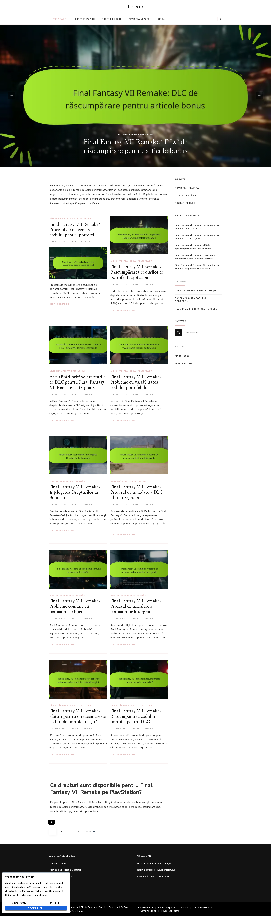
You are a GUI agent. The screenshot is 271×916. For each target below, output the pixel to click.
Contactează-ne (85, 19)
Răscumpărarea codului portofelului (135, 135)
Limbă (161, 19)
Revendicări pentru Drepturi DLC (67, 371)
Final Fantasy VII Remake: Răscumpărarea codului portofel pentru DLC (135, 716)
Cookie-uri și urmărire (203, 907)
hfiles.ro (135, 7)
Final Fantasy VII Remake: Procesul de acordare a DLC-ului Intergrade (137, 492)
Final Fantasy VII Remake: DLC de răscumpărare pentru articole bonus (194, 246)
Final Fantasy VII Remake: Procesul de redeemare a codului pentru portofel (74, 229)
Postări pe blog (112, 19)
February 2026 (183, 363)
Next (88, 831)
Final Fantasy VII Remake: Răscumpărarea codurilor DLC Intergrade (197, 236)
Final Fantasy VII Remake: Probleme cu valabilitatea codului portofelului (135, 382)
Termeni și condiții (59, 863)
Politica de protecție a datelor (65, 869)
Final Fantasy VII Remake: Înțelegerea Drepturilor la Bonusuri (74, 492)
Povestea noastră (139, 19)
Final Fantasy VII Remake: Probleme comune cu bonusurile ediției (74, 606)
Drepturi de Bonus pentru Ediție (67, 481)
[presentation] (11, 95)
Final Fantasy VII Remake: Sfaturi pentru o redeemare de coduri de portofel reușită (77, 716)
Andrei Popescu (59, 242)
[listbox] (135, 96)
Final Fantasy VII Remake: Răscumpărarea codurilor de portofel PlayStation (137, 272)
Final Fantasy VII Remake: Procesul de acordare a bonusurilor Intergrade (135, 606)
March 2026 (182, 356)
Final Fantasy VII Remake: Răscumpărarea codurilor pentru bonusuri (197, 226)
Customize (20, 903)
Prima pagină (60, 19)
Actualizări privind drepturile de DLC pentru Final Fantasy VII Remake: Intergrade (77, 382)
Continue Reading (59, 304)
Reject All (52, 903)
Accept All (36, 908)
